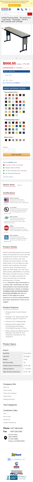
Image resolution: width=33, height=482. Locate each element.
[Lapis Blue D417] (20, 105)
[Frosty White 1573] (24, 98)
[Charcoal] (13, 133)
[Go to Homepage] (6, 9)
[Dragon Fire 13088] (9, 115)
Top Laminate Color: (11, 92)
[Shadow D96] (9, 102)
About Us (6, 387)
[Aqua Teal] (17, 129)
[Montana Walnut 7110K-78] (17, 108)
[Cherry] (9, 133)
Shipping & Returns (9, 399)
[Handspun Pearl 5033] (17, 115)
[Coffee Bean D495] (6, 102)
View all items (10, 162)
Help (4, 413)
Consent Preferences (9, 422)
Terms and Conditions (9, 393)
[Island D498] (9, 105)
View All (19, 185)
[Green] (9, 129)
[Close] (31, 3)
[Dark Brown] (20, 133)
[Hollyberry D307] (20, 102)
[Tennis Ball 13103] (20, 112)
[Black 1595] (20, 95)
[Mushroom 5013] (6, 108)
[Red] (6, 126)
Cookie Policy (7, 396)
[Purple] (6, 129)
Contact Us (6, 419)
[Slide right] (20, 58)
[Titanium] (20, 140)
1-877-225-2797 (16, 432)
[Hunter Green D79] (6, 105)
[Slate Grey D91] (24, 95)
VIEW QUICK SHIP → (14, 5)
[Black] (6, 123)
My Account (7, 416)
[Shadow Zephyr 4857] (24, 108)
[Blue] (17, 126)
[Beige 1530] (13, 102)
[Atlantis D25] (13, 105)
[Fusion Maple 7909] (6, 95)
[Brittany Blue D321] (17, 105)
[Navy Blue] (13, 123)
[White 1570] (20, 98)
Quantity (5, 147)
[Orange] (24, 126)
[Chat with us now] (18, 9)
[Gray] (9, 123)
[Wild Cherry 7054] (17, 98)
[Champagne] (24, 140)
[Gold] (13, 126)
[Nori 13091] (13, 115)
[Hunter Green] (20, 126)
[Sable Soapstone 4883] (9, 108)
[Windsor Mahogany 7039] (9, 95)
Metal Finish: (9, 137)
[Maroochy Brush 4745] (9, 112)
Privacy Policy (7, 390)
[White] (20, 129)
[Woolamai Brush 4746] (13, 112)
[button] (26, 9)
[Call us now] (22, 9)
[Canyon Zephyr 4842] (20, 108)
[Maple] (6, 133)
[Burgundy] (17, 123)
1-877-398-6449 (16, 428)
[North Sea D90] (6, 98)
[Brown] (24, 123)
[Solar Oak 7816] (13, 95)
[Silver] (24, 129)
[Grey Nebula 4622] (9, 98)
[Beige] (20, 123)
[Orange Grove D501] (24, 102)
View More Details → (8, 177)
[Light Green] (9, 126)
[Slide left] (13, 58)
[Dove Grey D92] (13, 98)
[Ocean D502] (24, 105)
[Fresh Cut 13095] (6, 115)
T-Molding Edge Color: (12, 119)
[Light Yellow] (17, 133)
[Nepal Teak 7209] (13, 108)
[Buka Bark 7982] (17, 95)
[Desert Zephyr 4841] (6, 112)
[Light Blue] (13, 129)
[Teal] (24, 133)
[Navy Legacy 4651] (17, 112)
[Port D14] (17, 102)
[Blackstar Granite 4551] (24, 112)
